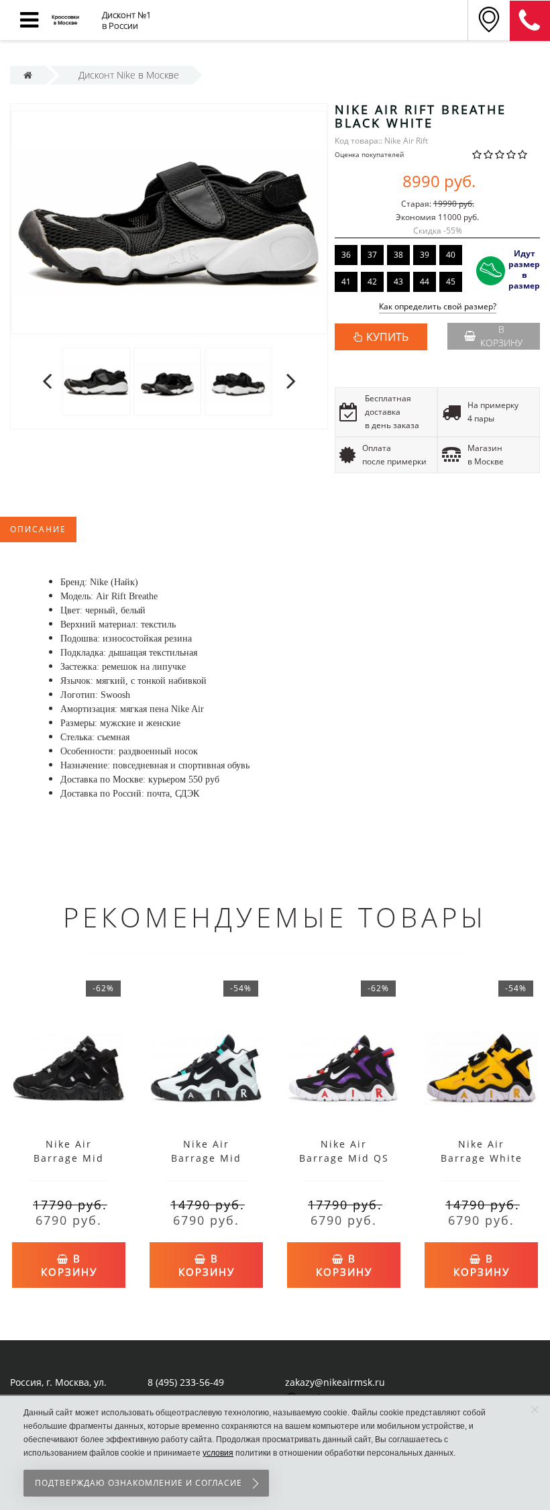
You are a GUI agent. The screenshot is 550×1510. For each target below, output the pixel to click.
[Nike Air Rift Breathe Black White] (96, 381)
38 (398, 254)
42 (372, 281)
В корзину (501, 336)
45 (450, 281)
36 (346, 254)
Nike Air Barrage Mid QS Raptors (344, 1158)
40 (450, 254)
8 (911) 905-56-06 (530, 21)
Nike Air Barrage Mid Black (69, 1158)
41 (346, 281)
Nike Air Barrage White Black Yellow (481, 1158)
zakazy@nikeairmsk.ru (335, 1382)
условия (218, 1453)
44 (424, 281)
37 (372, 254)
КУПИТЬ (387, 337)
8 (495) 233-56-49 (186, 1382)
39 (424, 254)
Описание (38, 529)
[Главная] (27, 74)
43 (398, 281)
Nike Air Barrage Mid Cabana (206, 1158)
